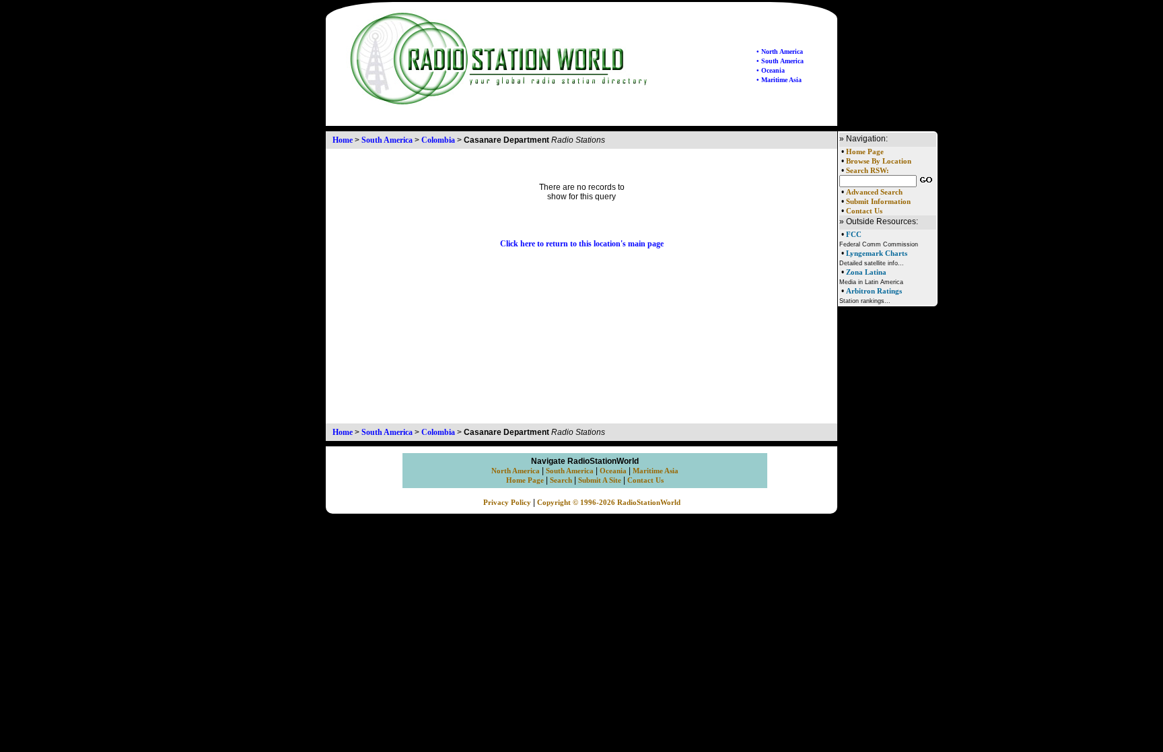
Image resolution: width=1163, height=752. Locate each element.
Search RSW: (867, 170)
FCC (853, 234)
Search (561, 480)
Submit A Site (599, 480)
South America (387, 140)
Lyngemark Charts (876, 253)
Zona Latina (866, 272)
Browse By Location (878, 161)
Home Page (865, 152)
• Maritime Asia (779, 79)
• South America (780, 61)
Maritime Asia (655, 471)
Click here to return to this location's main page (582, 243)
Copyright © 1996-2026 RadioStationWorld (608, 502)
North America (515, 471)
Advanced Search (874, 192)
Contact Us (864, 211)
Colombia (438, 140)
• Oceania (770, 70)
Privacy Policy (507, 502)
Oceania (613, 471)
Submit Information (878, 201)
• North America (779, 51)
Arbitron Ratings (874, 291)
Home (342, 140)
